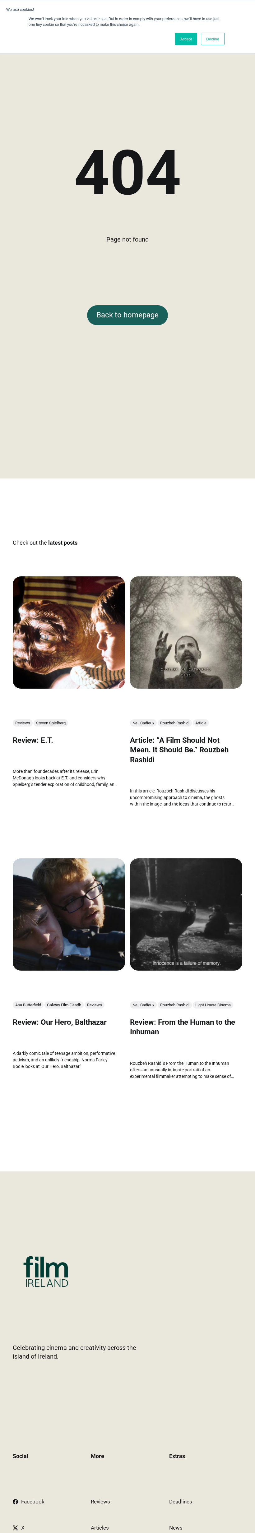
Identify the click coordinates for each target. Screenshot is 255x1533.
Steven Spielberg (51, 723)
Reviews (22, 723)
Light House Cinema (213, 1005)
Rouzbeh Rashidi (174, 723)
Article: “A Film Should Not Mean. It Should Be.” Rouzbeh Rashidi (179, 750)
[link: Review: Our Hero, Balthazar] (69, 968)
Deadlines (180, 1501)
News (176, 1528)
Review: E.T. (33, 740)
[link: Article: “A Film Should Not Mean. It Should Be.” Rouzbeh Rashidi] (186, 686)
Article (200, 723)
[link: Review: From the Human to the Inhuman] (186, 968)
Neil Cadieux (143, 723)
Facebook (32, 1501)
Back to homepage (127, 315)
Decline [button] (212, 38)
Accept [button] (186, 38)
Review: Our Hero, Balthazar (60, 1022)
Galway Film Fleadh (64, 1005)
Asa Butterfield (28, 1005)
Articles (100, 1528)
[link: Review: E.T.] (69, 686)
